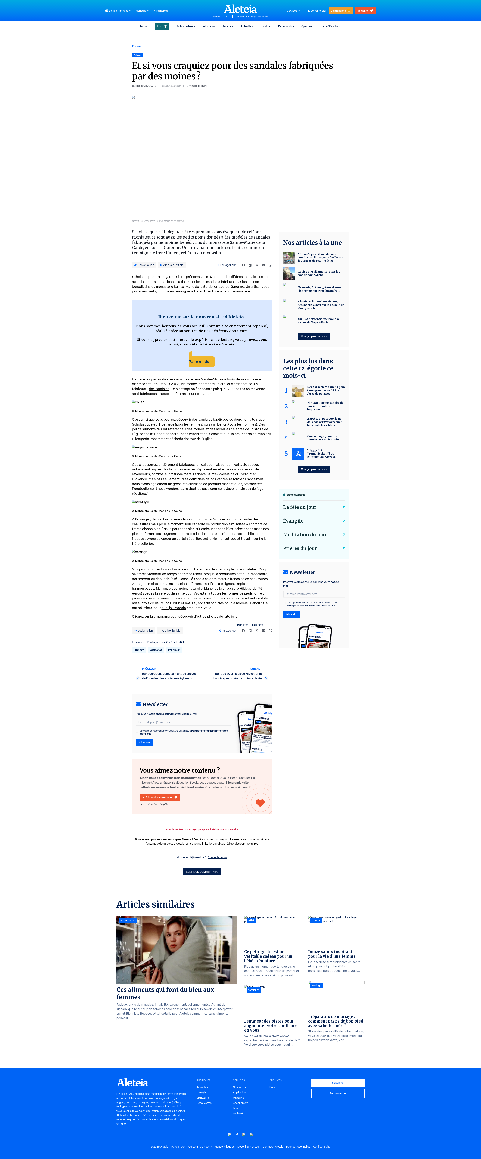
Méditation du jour (305, 535)
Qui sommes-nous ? (200, 1146)
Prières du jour (300, 548)
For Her (136, 46)
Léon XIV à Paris (331, 26)
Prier (160, 26)
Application (239, 1092)
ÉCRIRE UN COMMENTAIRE (202, 871)
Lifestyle (266, 26)
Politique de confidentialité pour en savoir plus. (311, 605)
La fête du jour (299, 507)
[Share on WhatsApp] (270, 265)
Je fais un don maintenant (157, 797)
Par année (275, 1087)
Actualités (247, 26)
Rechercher (162, 10)
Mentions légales (224, 1146)
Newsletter (239, 1087)
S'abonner (338, 1082)
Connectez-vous (217, 857)
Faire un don (200, 361)
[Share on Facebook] (243, 265)
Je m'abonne (338, 10)
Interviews (209, 26)
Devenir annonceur (248, 1146)
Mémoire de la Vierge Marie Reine (252, 16)
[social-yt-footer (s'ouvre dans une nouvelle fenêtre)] (229, 1135)
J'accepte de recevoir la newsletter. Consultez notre (184, 732)
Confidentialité (321, 1146)
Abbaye (139, 650)
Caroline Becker (171, 86)
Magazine (238, 1097)
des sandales (159, 389)
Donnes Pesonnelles (298, 1146)
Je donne (363, 10)
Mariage (316, 985)
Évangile (293, 521)
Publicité (238, 1113)
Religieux (174, 650)
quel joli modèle (174, 608)
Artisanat (156, 650)
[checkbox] (137, 731)
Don (235, 1108)
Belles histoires (186, 26)
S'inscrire (144, 742)
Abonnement (240, 1103)
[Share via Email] (263, 265)
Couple (316, 920)
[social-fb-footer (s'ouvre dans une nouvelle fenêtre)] (237, 1135)
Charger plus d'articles (314, 336)
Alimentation (127, 920)
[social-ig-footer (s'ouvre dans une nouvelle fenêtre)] (251, 1135)
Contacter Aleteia (273, 1146)
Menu (143, 26)
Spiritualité (307, 26)
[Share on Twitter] (256, 265)
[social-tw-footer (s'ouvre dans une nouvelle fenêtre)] (244, 1135)
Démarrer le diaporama (250, 624)
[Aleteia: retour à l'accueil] (240, 8)
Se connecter (318, 10)
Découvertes (286, 26)
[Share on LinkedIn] (250, 265)
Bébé (251, 920)
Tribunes (228, 26)
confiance (253, 990)
